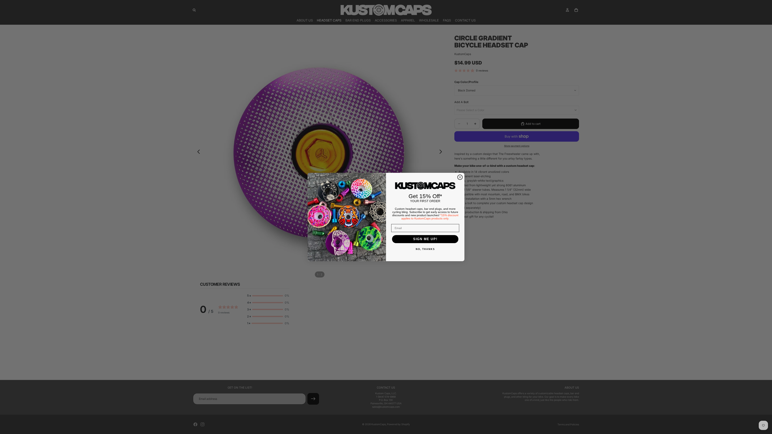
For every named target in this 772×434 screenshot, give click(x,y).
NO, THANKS (425, 249)
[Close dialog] (460, 177)
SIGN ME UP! (425, 239)
